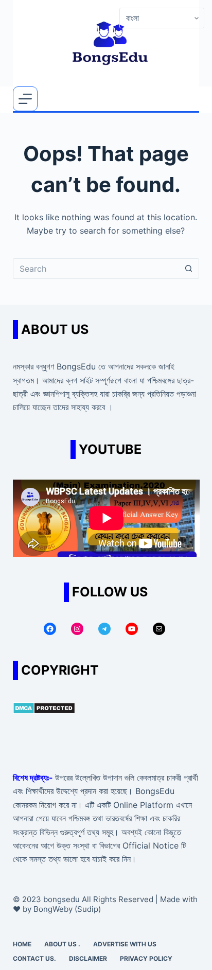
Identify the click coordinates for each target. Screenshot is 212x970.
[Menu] (25, 98)
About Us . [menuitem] (62, 944)
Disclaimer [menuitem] (88, 958)
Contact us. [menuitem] (34, 958)
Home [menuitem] (22, 944)
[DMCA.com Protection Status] (44, 707)
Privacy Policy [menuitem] (146, 958)
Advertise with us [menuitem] (124, 944)
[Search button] (189, 268)
